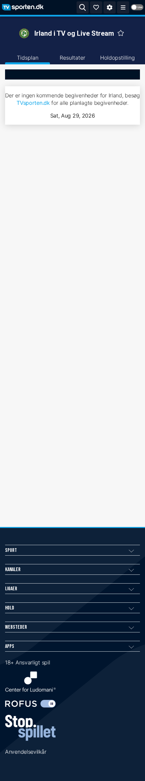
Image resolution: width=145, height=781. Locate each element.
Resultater (72, 57)
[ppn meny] (123, 7)
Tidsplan (27, 57)
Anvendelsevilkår (25, 751)
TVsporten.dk (33, 102)
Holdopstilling (117, 57)
